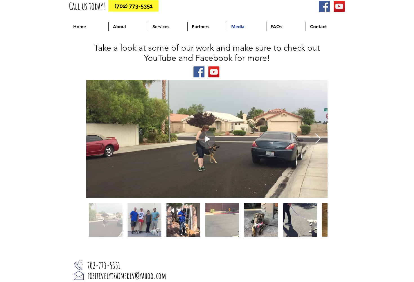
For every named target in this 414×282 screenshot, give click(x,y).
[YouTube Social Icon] (339, 6)
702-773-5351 (103, 265)
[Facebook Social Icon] (324, 6)
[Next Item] (318, 138)
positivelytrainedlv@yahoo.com (126, 275)
